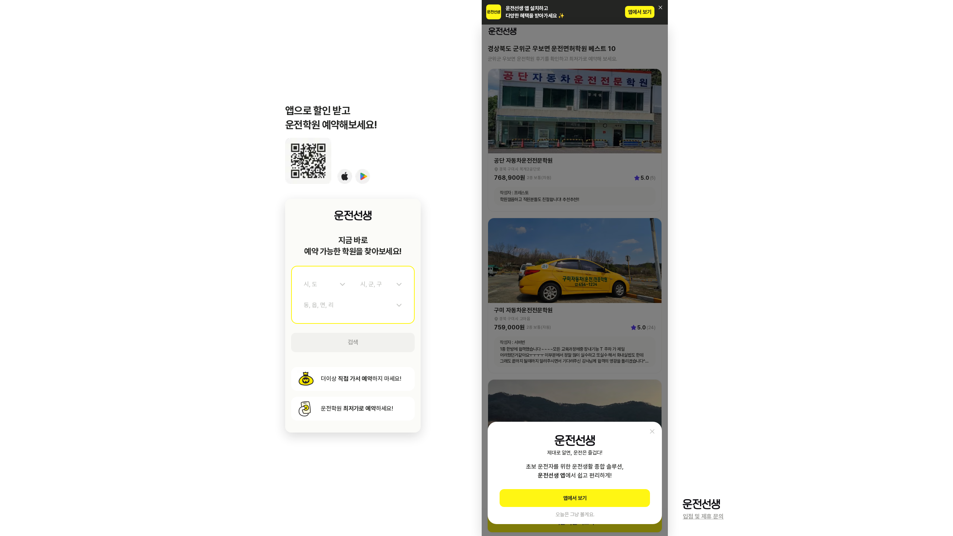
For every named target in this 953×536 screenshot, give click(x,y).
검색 (353, 342)
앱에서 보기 (639, 12)
